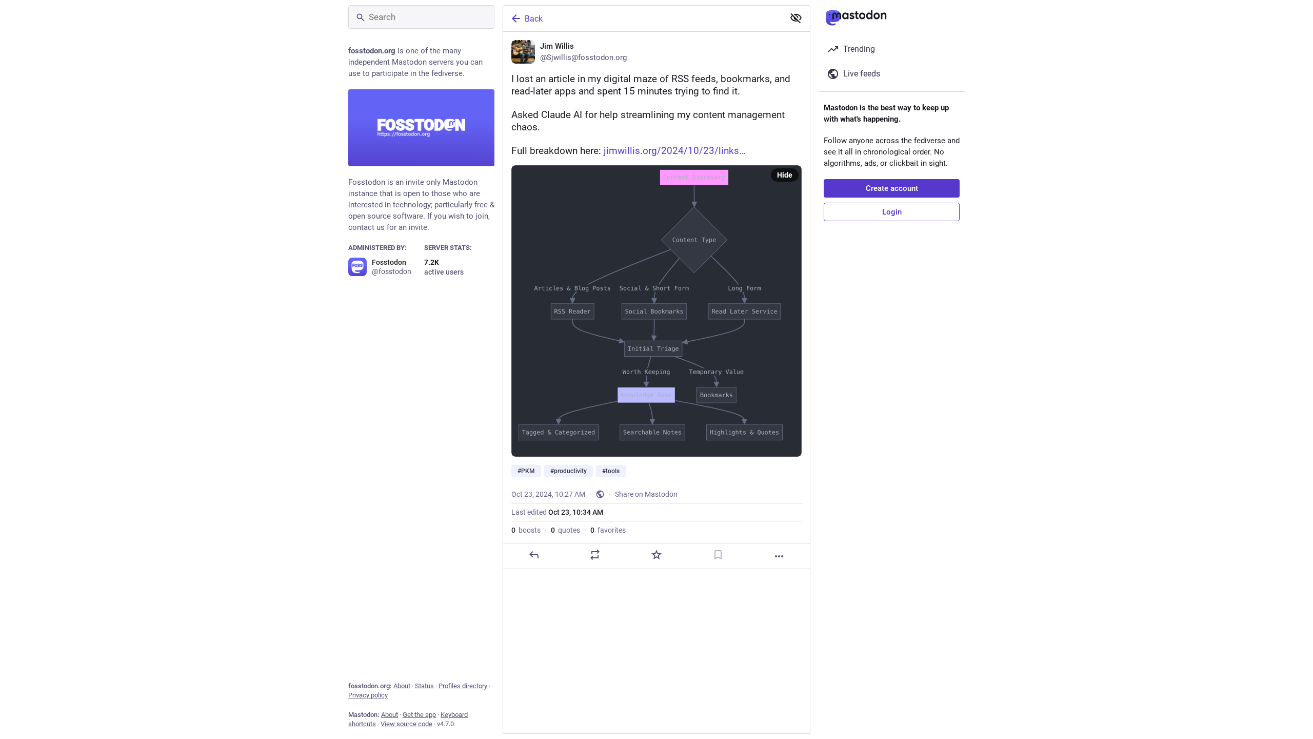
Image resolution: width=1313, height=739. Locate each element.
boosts (526, 530)
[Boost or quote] (595, 555)
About (401, 686)
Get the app (419, 714)
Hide (784, 175)
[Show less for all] (796, 18)
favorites (608, 530)
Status (424, 686)
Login (892, 212)
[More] (779, 556)
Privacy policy (368, 695)
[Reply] (534, 555)
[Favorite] (656, 555)
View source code (406, 724)
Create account (892, 188)
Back (534, 19)
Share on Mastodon (646, 494)
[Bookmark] (718, 555)
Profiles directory (463, 686)
